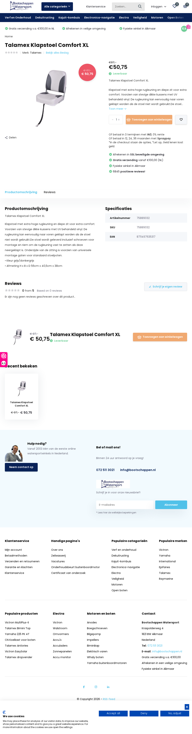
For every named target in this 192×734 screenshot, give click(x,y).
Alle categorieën (55, 6)
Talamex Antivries (16, 646)
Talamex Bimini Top (18, 628)
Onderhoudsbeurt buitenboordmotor (75, 567)
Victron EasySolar (16, 651)
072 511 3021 (105, 470)
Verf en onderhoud (124, 550)
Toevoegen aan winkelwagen (152, 119)
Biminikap (93, 646)
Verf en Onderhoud (18, 17)
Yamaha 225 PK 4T (17, 634)
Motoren (157, 17)
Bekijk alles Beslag (57, 53)
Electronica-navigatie (99, 17)
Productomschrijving (21, 192)
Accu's (57, 640)
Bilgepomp (94, 634)
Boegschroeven (97, 628)
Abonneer (171, 505)
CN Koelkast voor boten (20, 640)
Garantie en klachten (19, 567)
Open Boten (175, 17)
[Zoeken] (140, 6)
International (167, 561)
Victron (163, 550)
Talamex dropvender (18, 657)
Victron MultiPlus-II (17, 622)
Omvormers (61, 634)
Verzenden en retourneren (22, 561)
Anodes (92, 622)
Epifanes (164, 567)
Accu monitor (62, 657)
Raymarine (166, 579)
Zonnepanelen (62, 651)
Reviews (50, 192)
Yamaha (164, 555)
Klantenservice (96, 6)
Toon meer (116, 109)
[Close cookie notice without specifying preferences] (187, 707)
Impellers (93, 640)
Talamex (35, 53)
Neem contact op (21, 467)
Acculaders (60, 646)
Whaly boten (95, 657)
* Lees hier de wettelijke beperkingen (116, 512)
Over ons (57, 550)
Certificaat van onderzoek (68, 573)
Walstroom (60, 628)
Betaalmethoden (16, 555)
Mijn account (13, 550)
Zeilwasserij (58, 555)
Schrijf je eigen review (167, 286)
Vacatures (58, 561)
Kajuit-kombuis (69, 17)
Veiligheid (140, 17)
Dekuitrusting (44, 17)
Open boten (120, 590)
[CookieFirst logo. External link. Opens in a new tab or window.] (4, 712)
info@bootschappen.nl (138, 470)
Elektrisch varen (97, 651)
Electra (124, 17)
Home (9, 36)
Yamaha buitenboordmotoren (107, 663)
